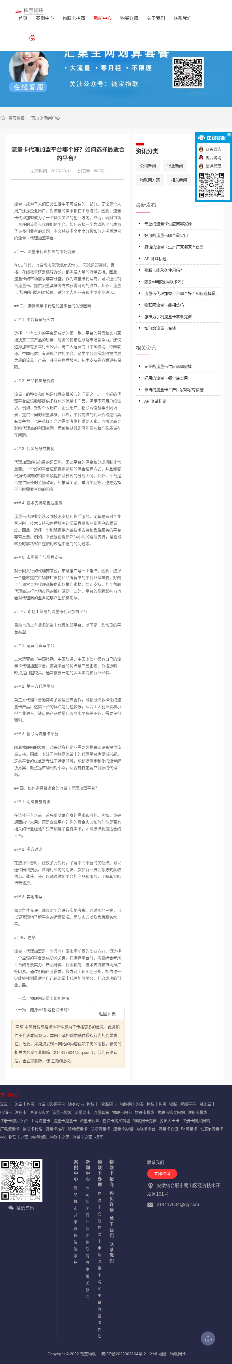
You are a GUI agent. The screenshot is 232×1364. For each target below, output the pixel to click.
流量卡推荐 (55, 1129)
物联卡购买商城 (116, 1120)
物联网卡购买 (132, 1104)
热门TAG (9, 1095)
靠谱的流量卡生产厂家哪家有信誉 (174, 247)
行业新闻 (175, 166)
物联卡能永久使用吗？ (164, 270)
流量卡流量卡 (65, 1120)
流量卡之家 (82, 1137)
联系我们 (111, 1252)
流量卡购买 (25, 1104)
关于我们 (111, 1227)
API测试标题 (155, 258)
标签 (99, 1137)
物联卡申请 (99, 1241)
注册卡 (21, 1112)
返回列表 (107, 1013)
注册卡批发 (198, 1112)
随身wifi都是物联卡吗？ (165, 282)
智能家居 (76, 1252)
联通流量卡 (100, 1129)
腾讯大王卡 (169, 1120)
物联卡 (92, 1104)
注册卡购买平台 (14, 1120)
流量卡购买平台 (51, 1104)
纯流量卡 (208, 1104)
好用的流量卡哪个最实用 (166, 235)
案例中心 (76, 1170)
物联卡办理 (18, 1137)
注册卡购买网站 (196, 1120)
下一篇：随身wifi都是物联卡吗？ (42, 1009)
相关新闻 (179, 180)
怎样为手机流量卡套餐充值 (168, 316)
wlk (3, 1137)
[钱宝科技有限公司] (29, 11)
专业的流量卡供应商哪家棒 (168, 224)
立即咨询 (162, 1173)
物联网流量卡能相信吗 (164, 305)
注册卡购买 (39, 1112)
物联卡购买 (156, 1104)
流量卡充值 (168, 1129)
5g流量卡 (189, 1129)
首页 (35, 117)
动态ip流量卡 (211, 1129)
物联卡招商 (111, 1173)
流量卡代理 (90, 1120)
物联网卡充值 (145, 1120)
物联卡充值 (99, 1207)
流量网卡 (83, 1112)
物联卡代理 (32, 1129)
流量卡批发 (62, 1112)
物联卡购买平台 (183, 1104)
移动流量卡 (78, 1129)
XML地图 (158, 1354)
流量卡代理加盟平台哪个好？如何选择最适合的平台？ (182, 294)
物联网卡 (109, 1104)
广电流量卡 (10, 1129)
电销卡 (6, 1112)
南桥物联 (39, 1137)
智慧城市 (76, 1198)
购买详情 (111, 1201)
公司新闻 (148, 166)
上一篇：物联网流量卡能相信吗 (42, 998)
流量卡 (6, 1104)
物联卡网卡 (122, 1112)
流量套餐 (101, 1112)
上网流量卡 (40, 1120)
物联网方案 (150, 180)
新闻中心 (52, 117)
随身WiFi (76, 1104)
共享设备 (76, 1225)
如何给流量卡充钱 (160, 328)
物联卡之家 (60, 1137)
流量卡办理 (123, 1129)
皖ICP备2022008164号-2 (123, 1354)
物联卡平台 (146, 1129)
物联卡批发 (144, 1112)
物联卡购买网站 (171, 1112)
